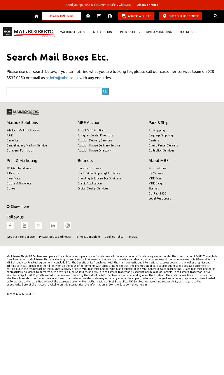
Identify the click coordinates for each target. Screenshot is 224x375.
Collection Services (162, 150)
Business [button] (186, 31)
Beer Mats (14, 178)
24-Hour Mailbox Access (23, 130)
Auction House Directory (95, 150)
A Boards (13, 173)
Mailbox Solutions (22, 122)
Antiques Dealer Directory (95, 135)
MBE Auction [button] (102, 31)
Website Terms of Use (21, 236)
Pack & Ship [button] (128, 31)
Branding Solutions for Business (99, 178)
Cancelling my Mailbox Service (27, 145)
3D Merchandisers (19, 168)
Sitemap (154, 188)
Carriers (154, 140)
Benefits (12, 140)
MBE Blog (155, 183)
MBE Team (156, 178)
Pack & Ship (158, 122)
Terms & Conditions (87, 236)
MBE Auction (89, 122)
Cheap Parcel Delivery (163, 145)
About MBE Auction (91, 130)
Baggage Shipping (161, 135)
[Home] (37, 16)
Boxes (11, 188)
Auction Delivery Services (95, 140)
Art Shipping (157, 130)
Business (85, 160)
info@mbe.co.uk (64, 78)
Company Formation (20, 150)
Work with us (157, 168)
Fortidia (133, 236)
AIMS (10, 135)
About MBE (159, 160)
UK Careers (156, 173)
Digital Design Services (93, 188)
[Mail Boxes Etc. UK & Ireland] (29, 32)
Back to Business (89, 168)
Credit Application (90, 183)
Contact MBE (157, 193)
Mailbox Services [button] (72, 31)
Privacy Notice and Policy (55, 236)
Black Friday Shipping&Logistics (99, 173)
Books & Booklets (19, 183)
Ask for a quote (139, 16)
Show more (20, 206)
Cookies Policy (114, 236)
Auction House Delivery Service (99, 145)
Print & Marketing (22, 160)
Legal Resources (160, 198)
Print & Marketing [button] (158, 31)
